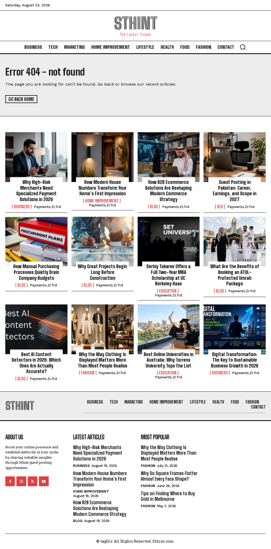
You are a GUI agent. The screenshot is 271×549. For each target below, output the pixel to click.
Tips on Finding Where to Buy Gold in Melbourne (168, 496)
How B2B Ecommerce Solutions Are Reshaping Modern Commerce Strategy (168, 190)
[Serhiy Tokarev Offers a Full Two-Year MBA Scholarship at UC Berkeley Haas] (169, 242)
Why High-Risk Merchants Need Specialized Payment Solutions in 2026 (36, 190)
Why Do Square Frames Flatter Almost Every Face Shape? (169, 476)
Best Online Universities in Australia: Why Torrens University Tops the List (168, 360)
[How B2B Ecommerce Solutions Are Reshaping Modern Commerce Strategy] (169, 157)
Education (168, 291)
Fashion (87, 373)
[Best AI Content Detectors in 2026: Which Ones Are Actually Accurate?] (36, 329)
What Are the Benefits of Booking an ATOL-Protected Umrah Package (234, 274)
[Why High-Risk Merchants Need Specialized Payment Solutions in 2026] (36, 157)
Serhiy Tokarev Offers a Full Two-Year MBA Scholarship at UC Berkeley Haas (168, 274)
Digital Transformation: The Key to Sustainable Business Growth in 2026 (234, 360)
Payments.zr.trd (47, 207)
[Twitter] (32, 481)
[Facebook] (10, 481)
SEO (220, 207)
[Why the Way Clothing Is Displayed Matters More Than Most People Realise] (102, 329)
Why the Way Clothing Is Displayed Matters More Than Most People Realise (102, 360)
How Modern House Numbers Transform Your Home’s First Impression (103, 187)
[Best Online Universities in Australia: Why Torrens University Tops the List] (169, 329)
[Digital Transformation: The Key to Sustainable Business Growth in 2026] (235, 329)
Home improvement (102, 201)
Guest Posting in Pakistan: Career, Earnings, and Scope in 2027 (234, 190)
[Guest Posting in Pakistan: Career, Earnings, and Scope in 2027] (235, 157)
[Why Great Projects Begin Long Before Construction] (102, 242)
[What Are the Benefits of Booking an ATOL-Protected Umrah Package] (235, 242)
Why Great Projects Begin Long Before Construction (102, 272)
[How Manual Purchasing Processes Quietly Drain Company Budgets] (36, 242)
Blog (154, 207)
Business (22, 207)
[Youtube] (43, 481)
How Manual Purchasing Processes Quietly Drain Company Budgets (36, 272)
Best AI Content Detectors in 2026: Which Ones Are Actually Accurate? (36, 362)
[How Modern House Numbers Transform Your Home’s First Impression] (102, 157)
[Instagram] (21, 481)
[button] (242, 47)
